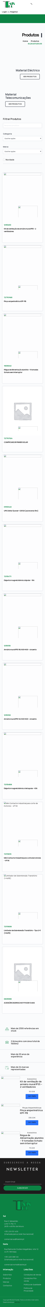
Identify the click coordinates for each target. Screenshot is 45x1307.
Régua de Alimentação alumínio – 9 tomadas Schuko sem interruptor (32, 1139)
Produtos (35, 41)
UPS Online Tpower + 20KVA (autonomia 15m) (21, 511)
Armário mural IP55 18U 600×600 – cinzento (20, 649)
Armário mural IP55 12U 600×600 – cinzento (20, 719)
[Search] (29, 4)
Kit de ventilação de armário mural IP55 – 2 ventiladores (31, 1084)
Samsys (17, 1302)
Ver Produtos (29, 76)
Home (25, 41)
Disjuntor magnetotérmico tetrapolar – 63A (20, 788)
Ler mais (32, 1096)
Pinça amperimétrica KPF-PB (15, 301)
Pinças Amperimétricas (31, 1108)
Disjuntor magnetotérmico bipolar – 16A (19, 580)
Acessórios (32, 1079)
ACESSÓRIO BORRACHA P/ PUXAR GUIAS (19, 1003)
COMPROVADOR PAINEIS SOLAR (16, 442)
